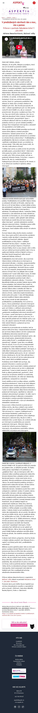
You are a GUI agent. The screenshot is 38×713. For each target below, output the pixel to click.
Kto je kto (19, 643)
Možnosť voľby (6, 579)
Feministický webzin (19, 661)
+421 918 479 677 (19, 696)
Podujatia (19, 665)
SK (35, 3)
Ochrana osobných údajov (19, 647)
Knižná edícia (19, 659)
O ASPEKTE (19, 641)
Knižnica (19, 663)
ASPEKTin (11, 17)
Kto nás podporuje (19, 645)
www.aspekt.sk (19, 702)
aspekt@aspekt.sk (19, 700)
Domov (3, 17)
